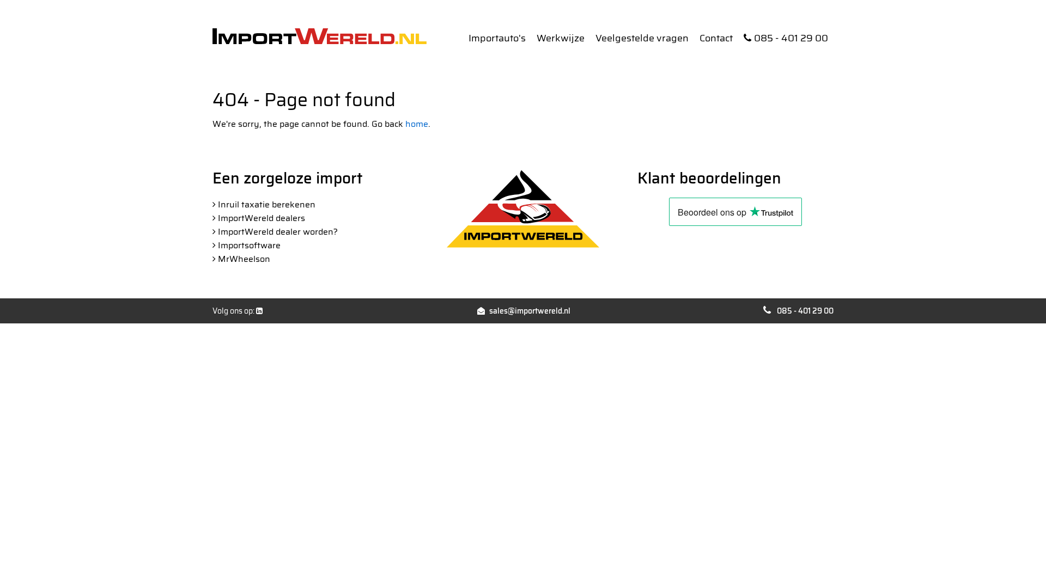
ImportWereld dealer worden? (278, 231)
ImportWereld (319, 36)
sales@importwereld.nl (529, 311)
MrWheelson (244, 259)
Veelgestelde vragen (642, 38)
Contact (716, 38)
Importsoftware (249, 245)
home (416, 124)
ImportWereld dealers (261, 218)
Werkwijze (561, 38)
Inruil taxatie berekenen (266, 204)
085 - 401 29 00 (791, 38)
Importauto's (497, 38)
